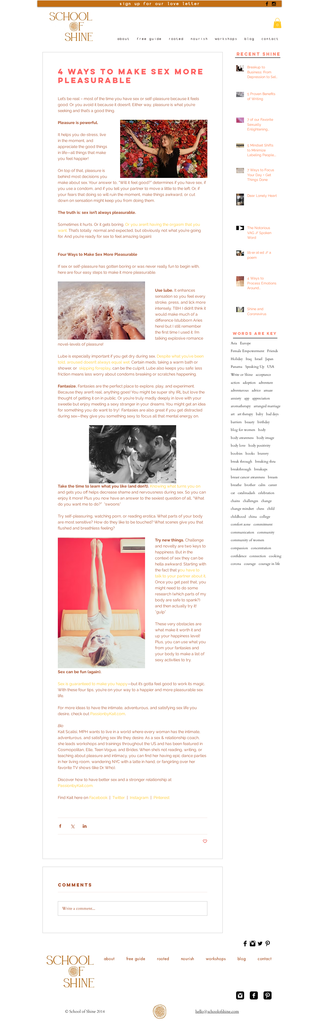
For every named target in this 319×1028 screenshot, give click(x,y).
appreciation (261, 398)
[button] (277, 23)
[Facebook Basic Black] (245, 943)
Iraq (249, 359)
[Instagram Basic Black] (252, 943)
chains (235, 501)
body (262, 429)
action (235, 382)
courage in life (269, 563)
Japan (269, 359)
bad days (272, 414)
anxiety (236, 398)
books (250, 453)
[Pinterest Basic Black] (267, 943)
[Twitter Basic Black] (260, 943)
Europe (245, 343)
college (265, 516)
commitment (262, 524)
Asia (234, 343)
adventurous (240, 390)
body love (238, 445)
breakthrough (241, 469)
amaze (268, 390)
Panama (236, 366)
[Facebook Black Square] (254, 995)
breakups (260, 469)
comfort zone (240, 524)
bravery (263, 453)
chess (260, 508)
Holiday (237, 359)
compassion (239, 548)
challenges (250, 501)
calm (261, 485)
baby (259, 414)
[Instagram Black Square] (240, 995)
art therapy (245, 414)
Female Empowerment (247, 351)
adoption (249, 382)
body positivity (259, 445)
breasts (273, 477)
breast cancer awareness (248, 477)
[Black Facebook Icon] (267, 3)
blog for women (243, 429)
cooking (275, 556)
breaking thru (265, 461)
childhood (238, 516)
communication (242, 532)
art (233, 414)
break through (241, 461)
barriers (236, 422)
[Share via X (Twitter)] (72, 826)
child (270, 508)
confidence (238, 556)
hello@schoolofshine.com (217, 1011)
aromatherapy (241, 406)
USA (270, 366)
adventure (266, 382)
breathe (236, 485)
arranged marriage (267, 406)
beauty (249, 422)
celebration (266, 493)
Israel (258, 359)
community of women (247, 540)
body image (265, 437)
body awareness (242, 437)
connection (257, 556)
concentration (261, 548)
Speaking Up (254, 366)
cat (233, 493)
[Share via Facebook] (60, 826)
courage (250, 563)
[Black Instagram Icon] (274, 3)
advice (256, 390)
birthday (263, 422)
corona (236, 563)
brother (249, 485)
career (272, 485)
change (266, 501)
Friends (272, 351)
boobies (236, 453)
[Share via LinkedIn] (84, 826)
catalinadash (246, 493)
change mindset (242, 508)
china (253, 516)
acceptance (263, 374)
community (265, 532)
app (246, 398)
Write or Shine (242, 374)
